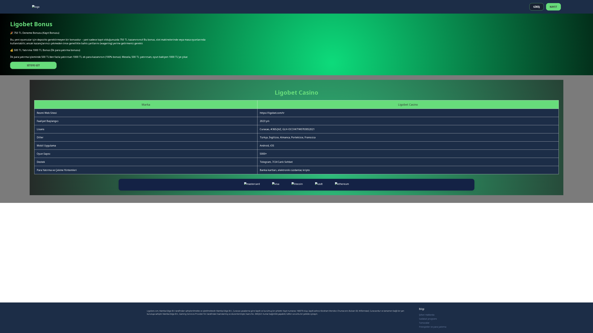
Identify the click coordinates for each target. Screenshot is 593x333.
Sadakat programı (428, 318)
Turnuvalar (424, 322)
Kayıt (553, 6)
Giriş (536, 6)
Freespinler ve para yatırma (432, 326)
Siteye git (33, 65)
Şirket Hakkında (426, 314)
